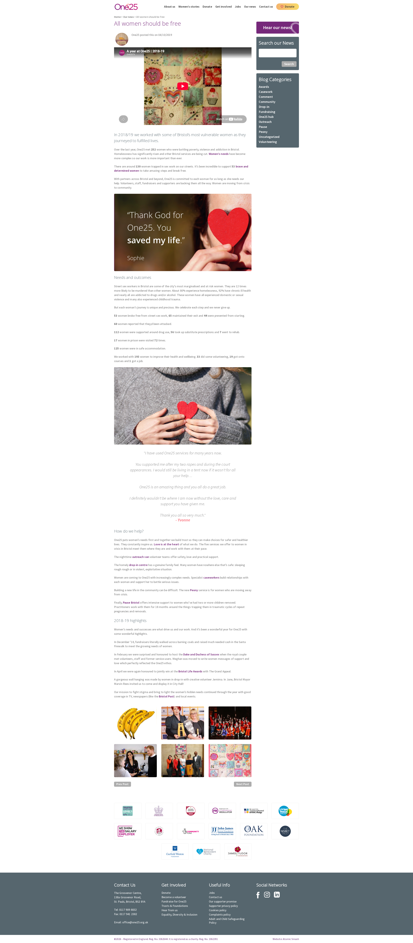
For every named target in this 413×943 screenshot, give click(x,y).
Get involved (223, 6)
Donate (207, 6)
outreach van (140, 557)
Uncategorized (269, 137)
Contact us (266, 6)
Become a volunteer (173, 897)
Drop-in (264, 107)
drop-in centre (138, 565)
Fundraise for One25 (173, 901)
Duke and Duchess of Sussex (201, 654)
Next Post (242, 784)
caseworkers (211, 577)
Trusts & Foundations (174, 906)
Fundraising (267, 112)
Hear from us (169, 910)
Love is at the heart (166, 544)
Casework (265, 92)
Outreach (265, 122)
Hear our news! (277, 27)
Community (267, 102)
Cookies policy (218, 910)
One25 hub (266, 117)
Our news (250, 6)
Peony (194, 590)
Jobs (238, 6)
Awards (264, 87)
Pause (263, 127)
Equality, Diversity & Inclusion (179, 914)
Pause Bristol (131, 602)
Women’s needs (219, 154)
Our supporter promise (223, 901)
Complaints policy (220, 914)
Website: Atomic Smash (286, 939)
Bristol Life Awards (190, 671)
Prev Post (122, 784)
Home (117, 16)
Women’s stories (188, 6)
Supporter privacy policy (223, 906)
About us (169, 6)
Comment (266, 97)
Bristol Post (166, 696)
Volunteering (268, 142)
